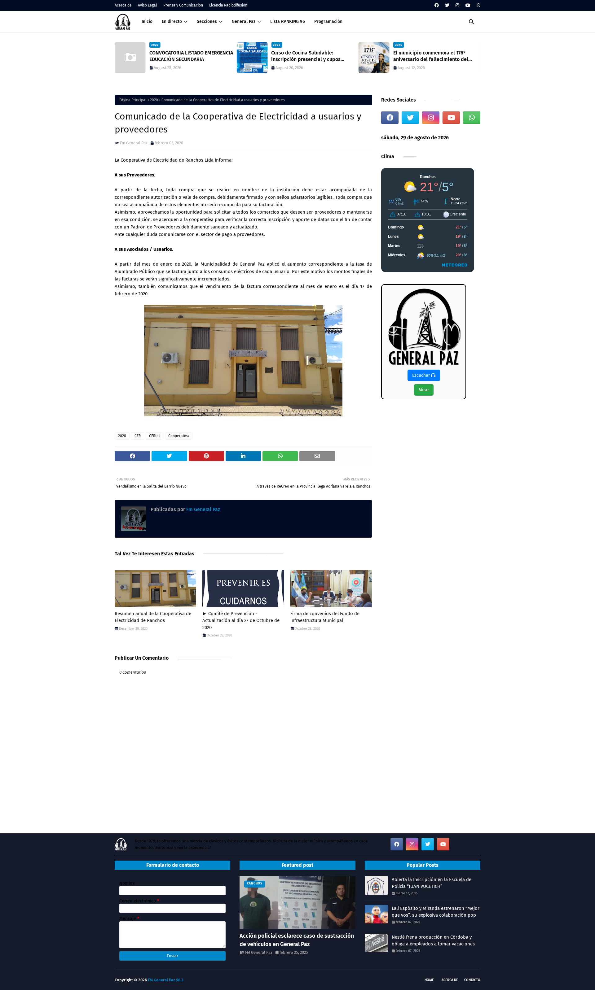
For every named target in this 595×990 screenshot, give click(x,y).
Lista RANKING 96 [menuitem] (287, 21)
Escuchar (421, 375)
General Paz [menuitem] (243, 21)
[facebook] (436, 5)
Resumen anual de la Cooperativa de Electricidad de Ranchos (153, 617)
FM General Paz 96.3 (165, 980)
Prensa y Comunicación (183, 5)
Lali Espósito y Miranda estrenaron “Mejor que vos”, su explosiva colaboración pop (435, 911)
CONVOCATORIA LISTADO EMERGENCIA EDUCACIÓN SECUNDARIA (191, 56)
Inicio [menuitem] (147, 21)
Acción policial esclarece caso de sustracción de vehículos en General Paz (297, 940)
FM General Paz (258, 952)
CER (137, 436)
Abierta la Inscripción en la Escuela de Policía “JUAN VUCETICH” (431, 883)
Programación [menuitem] (328, 21)
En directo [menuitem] (172, 21)
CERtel (154, 436)
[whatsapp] (477, 5)
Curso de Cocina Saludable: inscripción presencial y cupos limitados (306, 56)
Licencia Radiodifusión (228, 5)
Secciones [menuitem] (207, 21)
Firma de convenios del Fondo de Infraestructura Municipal (324, 617)
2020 (154, 100)
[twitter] (447, 5)
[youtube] (468, 5)
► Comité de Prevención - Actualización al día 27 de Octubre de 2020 (241, 620)
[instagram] (457, 5)
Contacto (472, 980)
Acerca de (123, 5)
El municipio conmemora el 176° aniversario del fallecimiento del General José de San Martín (430, 56)
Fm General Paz (134, 143)
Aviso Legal (147, 5)
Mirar (424, 390)
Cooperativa (178, 436)
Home (429, 980)
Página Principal (133, 100)
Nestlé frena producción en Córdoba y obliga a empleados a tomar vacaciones (433, 940)
